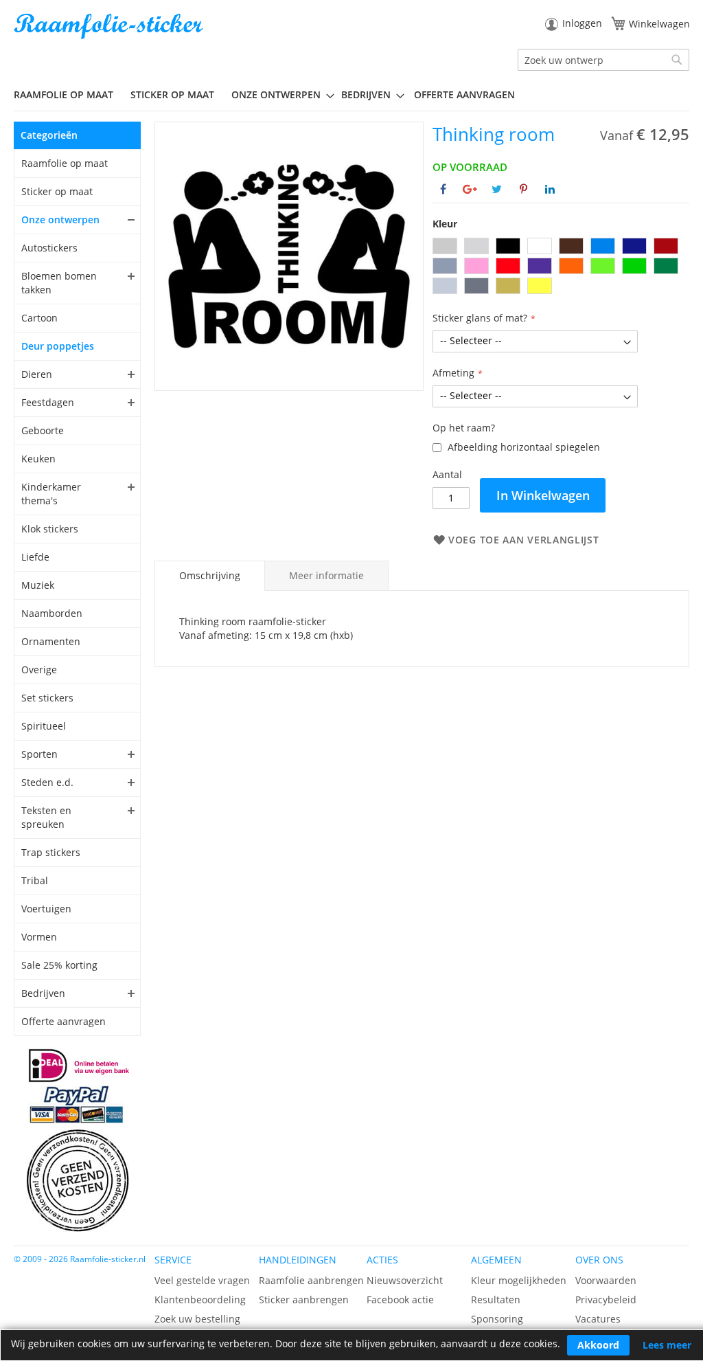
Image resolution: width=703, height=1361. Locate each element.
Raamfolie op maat (64, 163)
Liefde (35, 556)
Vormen (39, 936)
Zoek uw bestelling (197, 1318)
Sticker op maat (57, 191)
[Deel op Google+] (470, 188)
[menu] (351, 94)
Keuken (38, 458)
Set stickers (47, 697)
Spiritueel (43, 725)
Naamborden (51, 613)
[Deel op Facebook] (443, 188)
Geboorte (42, 430)
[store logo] (110, 26)
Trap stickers (50, 852)
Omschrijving (209, 575)
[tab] (209, 576)
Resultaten (495, 1299)
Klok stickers (49, 528)
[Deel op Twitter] (497, 188)
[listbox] (561, 267)
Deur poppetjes (57, 345)
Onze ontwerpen (60, 219)
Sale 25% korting (59, 964)
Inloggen (582, 23)
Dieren (36, 374)
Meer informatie (326, 575)
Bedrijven (43, 993)
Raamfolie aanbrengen (311, 1280)
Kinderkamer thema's (51, 493)
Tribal (34, 880)
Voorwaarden (605, 1280)
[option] (445, 246)
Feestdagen (47, 402)
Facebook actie (400, 1299)
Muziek (37, 585)
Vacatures (598, 1318)
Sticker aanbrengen (304, 1299)
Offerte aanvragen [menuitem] (464, 94)
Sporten (39, 754)
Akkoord (598, 1344)
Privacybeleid (605, 1299)
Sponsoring (497, 1318)
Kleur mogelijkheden (518, 1280)
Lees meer (667, 1344)
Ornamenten (50, 641)
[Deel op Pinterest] (523, 188)
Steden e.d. (47, 782)
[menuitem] (69, 94)
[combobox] (603, 60)
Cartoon (39, 317)
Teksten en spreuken (46, 817)
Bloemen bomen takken (59, 282)
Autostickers (49, 247)
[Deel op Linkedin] (550, 188)
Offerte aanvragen (63, 1021)
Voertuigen (46, 908)
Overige (39, 669)
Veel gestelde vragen (202, 1280)
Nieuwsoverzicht (405, 1280)
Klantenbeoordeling (200, 1299)
